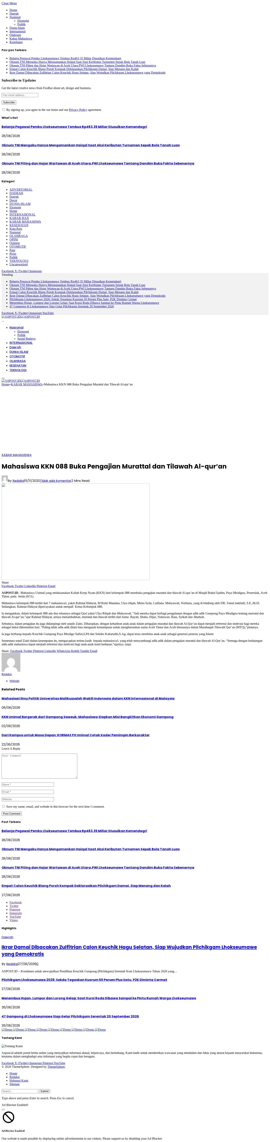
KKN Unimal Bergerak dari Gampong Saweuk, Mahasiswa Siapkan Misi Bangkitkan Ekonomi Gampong (88, 717)
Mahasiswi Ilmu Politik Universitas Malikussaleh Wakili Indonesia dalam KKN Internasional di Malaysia (88, 698)
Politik (21, 24)
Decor (13, 200)
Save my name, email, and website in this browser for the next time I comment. (55, 806)
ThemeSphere (56, 1066)
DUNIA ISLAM (19, 203)
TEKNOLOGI (18, 260)
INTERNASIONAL (22, 214)
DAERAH (16, 193)
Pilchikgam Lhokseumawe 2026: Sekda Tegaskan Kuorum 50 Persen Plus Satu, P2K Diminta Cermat (73, 299)
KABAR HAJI (19, 218)
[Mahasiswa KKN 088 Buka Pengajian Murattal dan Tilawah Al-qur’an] (76, 579)
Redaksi (18, 480)
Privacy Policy (78, 109)
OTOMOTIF (17, 246)
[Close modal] (3, 1109)
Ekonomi (23, 20)
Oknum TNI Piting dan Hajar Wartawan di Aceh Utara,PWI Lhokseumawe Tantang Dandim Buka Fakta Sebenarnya (82, 65)
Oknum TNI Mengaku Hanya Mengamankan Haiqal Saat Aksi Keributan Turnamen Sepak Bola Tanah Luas (77, 62)
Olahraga (15, 35)
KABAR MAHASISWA (25, 221)
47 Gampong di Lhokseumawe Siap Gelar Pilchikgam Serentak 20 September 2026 (61, 306)
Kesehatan (16, 42)
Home (13, 10)
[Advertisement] (135, 421)
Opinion (14, 243)
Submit (45, 1091)
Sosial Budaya (26, 338)
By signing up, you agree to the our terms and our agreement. (54, 109)
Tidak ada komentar (55, 480)
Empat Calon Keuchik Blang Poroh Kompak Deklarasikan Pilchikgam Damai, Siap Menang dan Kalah (74, 69)
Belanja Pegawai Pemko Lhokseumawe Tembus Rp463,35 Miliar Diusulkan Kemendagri (65, 58)
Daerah (14, 13)
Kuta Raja (15, 228)
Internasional (17, 31)
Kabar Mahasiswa (20, 38)
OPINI (13, 239)
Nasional (15, 17)
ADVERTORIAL (20, 189)
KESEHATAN (18, 225)
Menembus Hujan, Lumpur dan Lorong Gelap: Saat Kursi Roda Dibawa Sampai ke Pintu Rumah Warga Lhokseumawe (84, 302)
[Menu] (3, 321)
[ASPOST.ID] (21, 316)
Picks (12, 253)
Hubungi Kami (18, 1080)
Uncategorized (18, 264)
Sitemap (14, 1084)
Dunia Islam (17, 27)
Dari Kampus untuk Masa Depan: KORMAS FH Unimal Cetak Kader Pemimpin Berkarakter (76, 735)
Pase (12, 250)
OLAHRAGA (18, 236)
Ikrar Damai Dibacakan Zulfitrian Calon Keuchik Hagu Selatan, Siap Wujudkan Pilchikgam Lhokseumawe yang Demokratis (87, 72)
